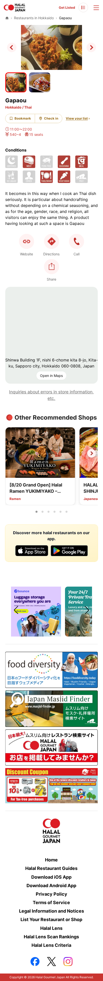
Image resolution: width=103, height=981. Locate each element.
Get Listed (67, 7)
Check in (51, 118)
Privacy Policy (51, 894)
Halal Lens (51, 928)
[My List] (83, 7)
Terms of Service (51, 902)
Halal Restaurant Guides (51, 868)
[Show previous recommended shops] (11, 453)
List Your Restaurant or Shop (51, 919)
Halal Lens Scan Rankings (51, 936)
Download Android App (51, 885)
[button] (76, 241)
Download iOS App (51, 877)
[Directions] (51, 241)
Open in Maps (51, 375)
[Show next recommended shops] (91, 453)
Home (51, 859)
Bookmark (22, 118)
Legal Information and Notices (51, 911)
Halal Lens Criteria (51, 945)
